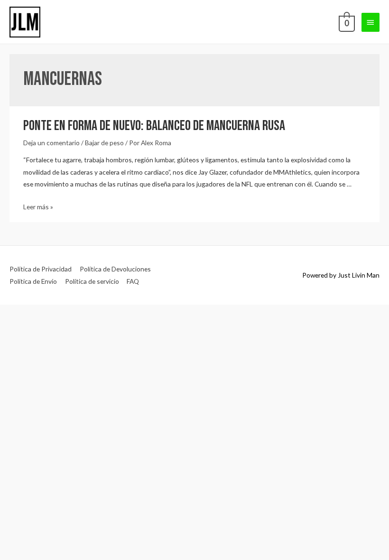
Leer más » (38, 207)
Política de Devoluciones (115, 269)
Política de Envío (33, 281)
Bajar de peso (104, 143)
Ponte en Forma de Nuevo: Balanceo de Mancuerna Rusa (154, 125)
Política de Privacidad (40, 269)
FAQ (133, 281)
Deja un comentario (51, 143)
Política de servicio (92, 281)
